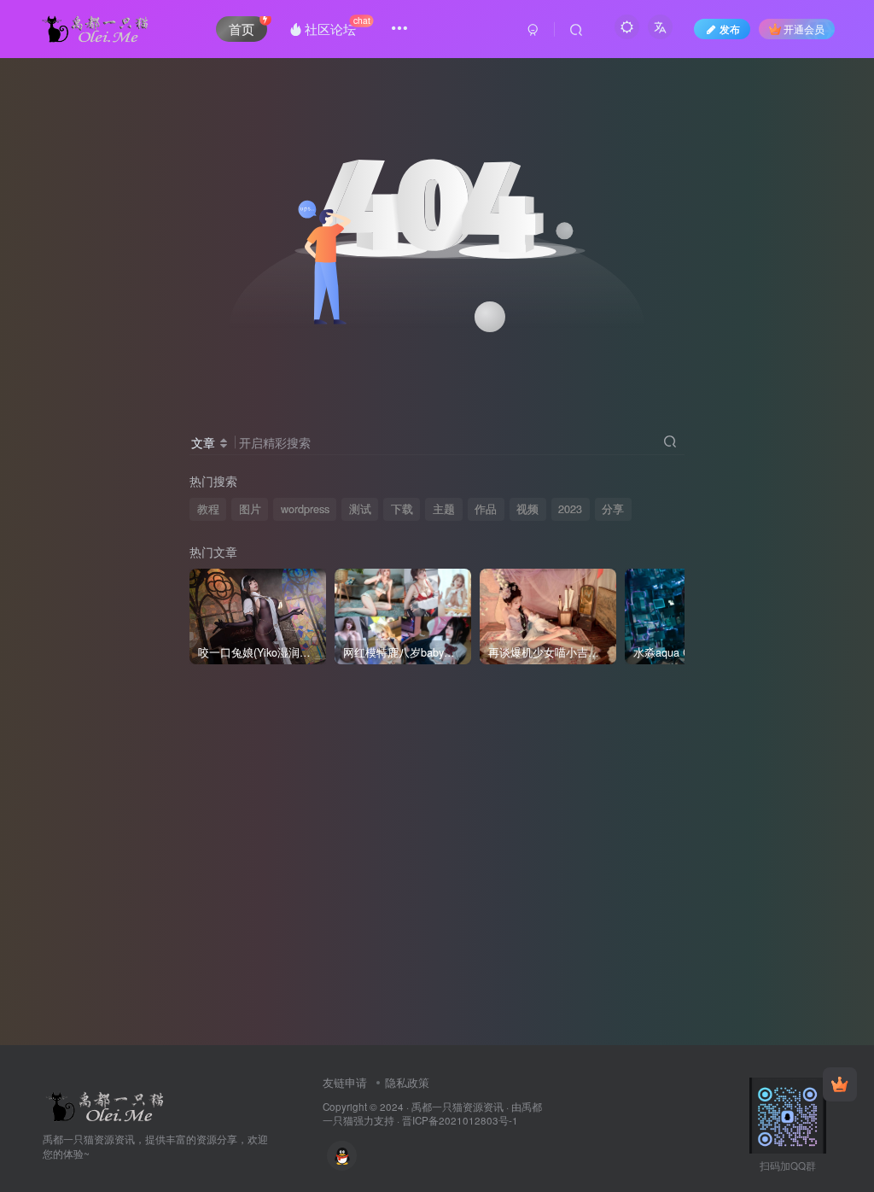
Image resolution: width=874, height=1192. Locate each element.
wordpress (305, 509)
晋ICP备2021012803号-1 (460, 1120)
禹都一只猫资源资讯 (457, 1106)
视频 (527, 509)
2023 (570, 509)
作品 (486, 509)
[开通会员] (840, 1084)
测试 (360, 509)
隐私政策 (407, 1082)
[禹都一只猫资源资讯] (107, 1104)
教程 (208, 509)
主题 (444, 509)
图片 (250, 509)
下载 (402, 509)
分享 (613, 509)
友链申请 (345, 1082)
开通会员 (804, 28)
